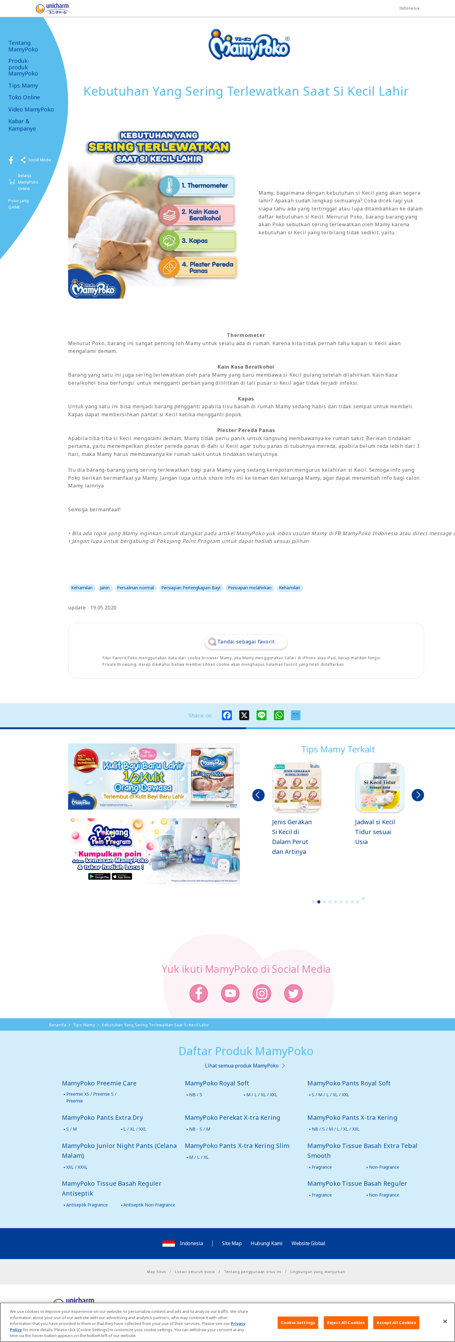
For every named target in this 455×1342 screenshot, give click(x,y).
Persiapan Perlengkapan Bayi (191, 588)
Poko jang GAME (18, 204)
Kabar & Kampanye (22, 125)
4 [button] (330, 901)
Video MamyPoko (31, 109)
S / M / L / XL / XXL (330, 1094)
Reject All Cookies (346, 1322)
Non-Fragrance (384, 1167)
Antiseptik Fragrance (87, 1205)
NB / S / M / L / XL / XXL (336, 1129)
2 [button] (319, 901)
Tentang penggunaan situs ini (252, 1271)
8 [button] (352, 901)
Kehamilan (82, 588)
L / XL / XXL (135, 1129)
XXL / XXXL (77, 1167)
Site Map (231, 1243)
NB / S (195, 1094)
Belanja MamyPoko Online (28, 182)
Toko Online (24, 97)
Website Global (308, 1243)
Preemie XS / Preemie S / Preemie (91, 1097)
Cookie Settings (298, 1322)
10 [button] (363, 898)
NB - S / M (199, 1129)
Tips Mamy (23, 85)
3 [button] (324, 901)
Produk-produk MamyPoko (23, 67)
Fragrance (322, 1167)
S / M (71, 1129)
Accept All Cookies (396, 1322)
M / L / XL (199, 1157)
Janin (105, 588)
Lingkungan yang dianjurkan (317, 1271)
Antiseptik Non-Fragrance (149, 1205)
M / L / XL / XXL (261, 1094)
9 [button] (358, 901)
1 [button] (313, 901)
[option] (296, 810)
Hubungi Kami (266, 1243)
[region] (227, 1322)
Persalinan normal (135, 588)
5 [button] (335, 901)
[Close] (445, 1321)
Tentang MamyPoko (23, 46)
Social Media (39, 159)
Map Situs (156, 1271)
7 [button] (347, 901)
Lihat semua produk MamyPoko (242, 1065)
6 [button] (341, 901)
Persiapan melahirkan (250, 588)
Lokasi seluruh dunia (195, 1271)
